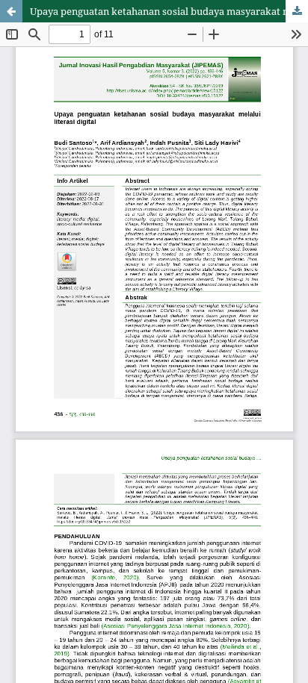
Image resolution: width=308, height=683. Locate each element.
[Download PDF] (297, 11)
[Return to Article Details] (11, 11)
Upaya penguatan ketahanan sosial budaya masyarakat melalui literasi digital (169, 11)
